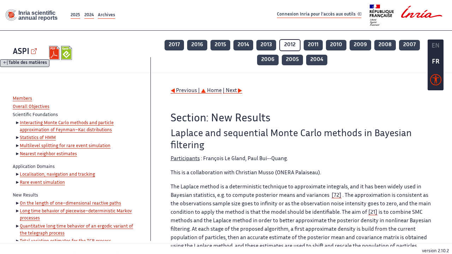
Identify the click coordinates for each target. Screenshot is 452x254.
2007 (409, 45)
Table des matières (27, 63)
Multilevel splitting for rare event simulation (65, 146)
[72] (336, 195)
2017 (174, 45)
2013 (266, 45)
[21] (372, 212)
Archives (106, 15)
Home (214, 91)
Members (22, 99)
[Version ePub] (67, 53)
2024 (89, 15)
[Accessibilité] (436, 81)
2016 (197, 45)
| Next (230, 91)
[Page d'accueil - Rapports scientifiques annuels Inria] (34, 15)
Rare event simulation (42, 183)
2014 (243, 45)
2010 (336, 45)
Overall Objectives (31, 107)
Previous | (188, 91)
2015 (220, 45)
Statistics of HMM (38, 138)
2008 (385, 45)
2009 (360, 45)
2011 (313, 45)
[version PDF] (55, 53)
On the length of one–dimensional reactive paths (70, 203)
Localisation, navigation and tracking (57, 175)
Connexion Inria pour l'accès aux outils (317, 15)
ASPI (21, 52)
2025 (75, 15)
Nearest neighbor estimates (48, 154)
